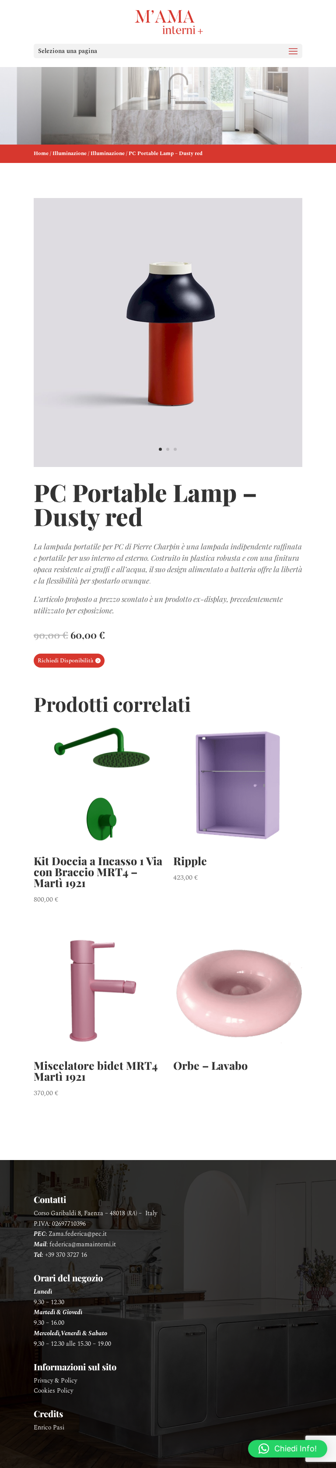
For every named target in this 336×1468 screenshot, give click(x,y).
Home (41, 153)
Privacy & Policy (55, 1380)
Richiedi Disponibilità (65, 660)
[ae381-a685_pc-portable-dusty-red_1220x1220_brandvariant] (168, 465)
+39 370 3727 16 (66, 1254)
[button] (287, 1448)
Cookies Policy (53, 1390)
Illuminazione (69, 153)
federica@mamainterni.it (82, 1244)
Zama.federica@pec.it (78, 1233)
